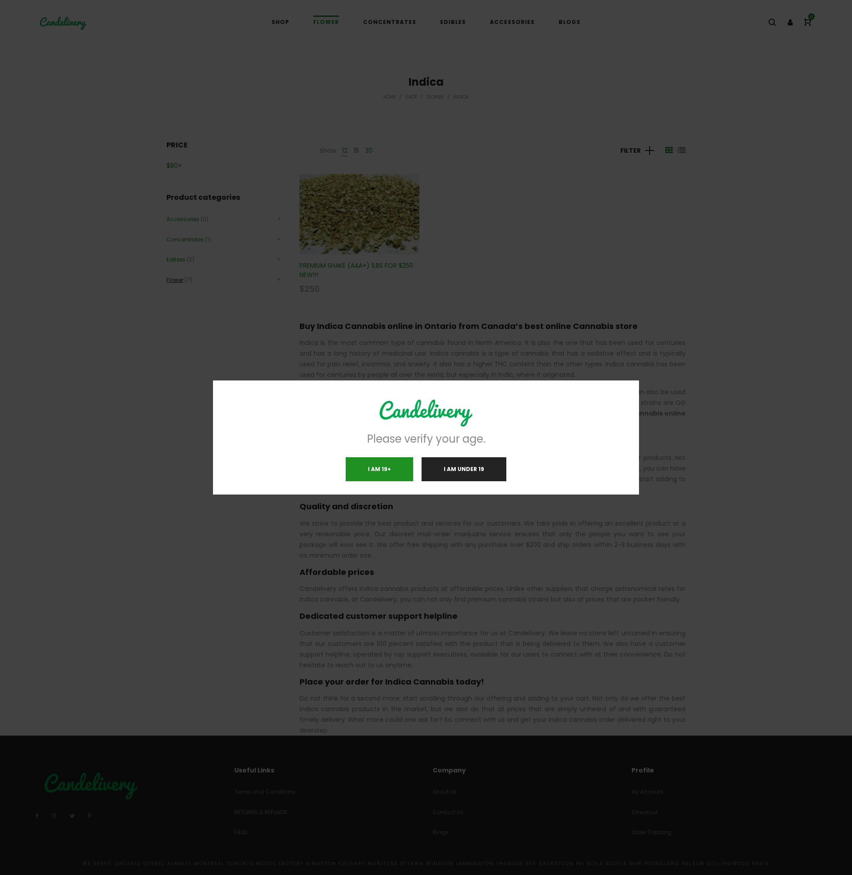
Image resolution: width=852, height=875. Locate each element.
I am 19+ (379, 469)
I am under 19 (464, 469)
